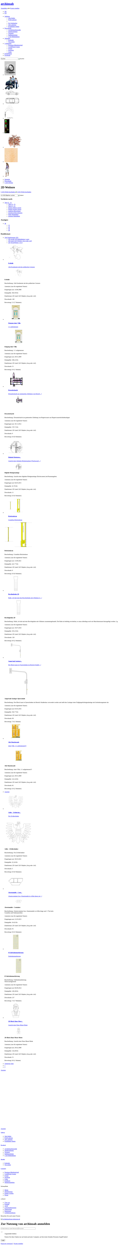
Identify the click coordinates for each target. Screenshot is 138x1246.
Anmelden (4, 8)
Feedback (7, 1181)
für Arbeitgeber (12, 23)
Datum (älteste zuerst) (14, 208)
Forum (10, 48)
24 (9, 227)
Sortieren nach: (7, 199)
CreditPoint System (14, 47)
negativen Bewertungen (15, 213)
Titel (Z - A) (8, 202)
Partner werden (9, 1193)
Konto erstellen (14, 8)
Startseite (7, 179)
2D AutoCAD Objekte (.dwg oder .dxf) (20, 241)
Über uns (7, 1202)
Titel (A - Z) (11, 204)
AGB (6, 1206)
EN (6, 13)
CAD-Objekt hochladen (8, 192)
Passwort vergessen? (7, 1243)
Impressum (8, 1211)
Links (10, 52)
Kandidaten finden (13, 26)
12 (9, 225)
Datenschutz (8, 1209)
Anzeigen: (4, 220)
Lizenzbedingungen (10, 1207)
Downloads (8, 28)
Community (8, 43)
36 (9, 228)
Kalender (11, 40)
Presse (6, 1195)
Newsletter (11, 42)
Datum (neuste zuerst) (14, 209)
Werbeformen (9, 1192)
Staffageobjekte (12, 35)
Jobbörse (7, 16)
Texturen (11, 33)
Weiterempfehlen (10, 1182)
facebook (11, 50)
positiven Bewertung (14, 211)
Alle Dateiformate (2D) (11, 237)
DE (6, 11)
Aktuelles (7, 38)
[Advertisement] (8, 1099)
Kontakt (7, 1204)
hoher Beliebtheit (13, 214)
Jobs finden (11, 18)
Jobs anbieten (12, 25)
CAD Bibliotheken (14, 37)
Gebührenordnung (10, 1213)
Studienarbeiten (12, 31)
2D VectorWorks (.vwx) (15, 242)
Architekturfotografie (14, 30)
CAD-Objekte (9, 183)
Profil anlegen (12, 20)
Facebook (7, 55)
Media (6, 1190)
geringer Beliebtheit (14, 216)
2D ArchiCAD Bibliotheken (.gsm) (18, 239)
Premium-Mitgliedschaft (15, 45)
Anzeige (7, 792)
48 (5, 223)
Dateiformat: (6, 234)
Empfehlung (8, 53)
